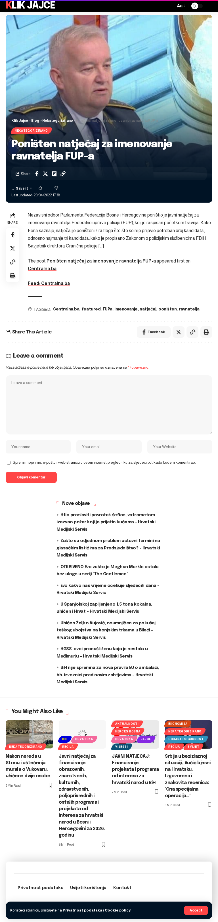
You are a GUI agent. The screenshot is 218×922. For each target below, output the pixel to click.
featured (90, 309)
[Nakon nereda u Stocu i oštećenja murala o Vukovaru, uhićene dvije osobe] (29, 734)
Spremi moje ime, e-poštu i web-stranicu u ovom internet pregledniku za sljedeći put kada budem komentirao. (104, 462)
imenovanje (125, 309)
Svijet (193, 746)
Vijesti (121, 746)
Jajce (146, 739)
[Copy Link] (63, 173)
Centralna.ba (42, 268)
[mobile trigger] (207, 6)
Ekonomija (177, 723)
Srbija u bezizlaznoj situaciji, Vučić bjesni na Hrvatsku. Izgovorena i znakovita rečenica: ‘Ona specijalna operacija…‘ (187, 776)
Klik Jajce (30, 6)
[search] (169, 6)
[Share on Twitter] (45, 173)
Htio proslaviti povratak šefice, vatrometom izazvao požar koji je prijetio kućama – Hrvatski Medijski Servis (106, 522)
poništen (167, 309)
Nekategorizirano (31, 130)
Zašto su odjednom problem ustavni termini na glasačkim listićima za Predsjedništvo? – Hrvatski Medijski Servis (108, 548)
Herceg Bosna (127, 731)
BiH (65, 739)
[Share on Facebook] (37, 173)
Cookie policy (118, 910)
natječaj (148, 309)
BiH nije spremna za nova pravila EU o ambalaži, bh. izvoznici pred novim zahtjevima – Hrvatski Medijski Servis (107, 674)
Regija (68, 746)
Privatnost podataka (82, 910)
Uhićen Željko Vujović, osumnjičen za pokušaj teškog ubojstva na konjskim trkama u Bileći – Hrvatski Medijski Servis (106, 630)
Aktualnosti (127, 723)
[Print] (12, 275)
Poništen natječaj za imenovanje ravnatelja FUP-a (101, 261)
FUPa (107, 309)
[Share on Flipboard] (54, 173)
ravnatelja (189, 309)
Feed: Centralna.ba (49, 283)
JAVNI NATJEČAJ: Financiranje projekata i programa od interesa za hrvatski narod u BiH (135, 769)
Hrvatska (84, 739)
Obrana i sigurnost (186, 739)
